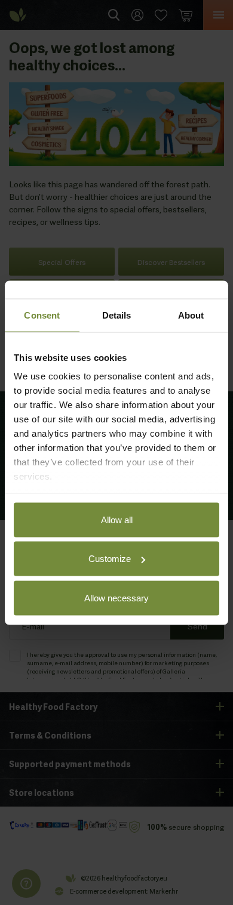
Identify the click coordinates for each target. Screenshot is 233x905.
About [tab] (191, 315)
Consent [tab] (42, 315)
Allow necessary (116, 597)
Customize (109, 559)
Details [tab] (116, 315)
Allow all (117, 519)
